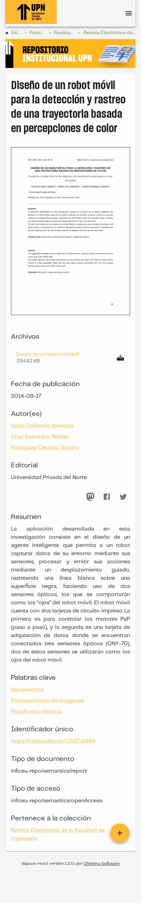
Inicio (16, 32)
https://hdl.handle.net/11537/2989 (53, 741)
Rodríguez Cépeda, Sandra (45, 447)
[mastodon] (90, 497)
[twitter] (123, 497)
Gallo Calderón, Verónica (42, 425)
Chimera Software (102, 863)
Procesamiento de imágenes (47, 700)
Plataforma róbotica (36, 711)
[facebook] (107, 497)
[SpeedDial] (119, 833)
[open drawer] (129, 13)
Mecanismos (27, 689)
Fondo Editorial (37, 32)
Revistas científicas (64, 32)
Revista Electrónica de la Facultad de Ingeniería (110, 32)
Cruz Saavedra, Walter (39, 436)
